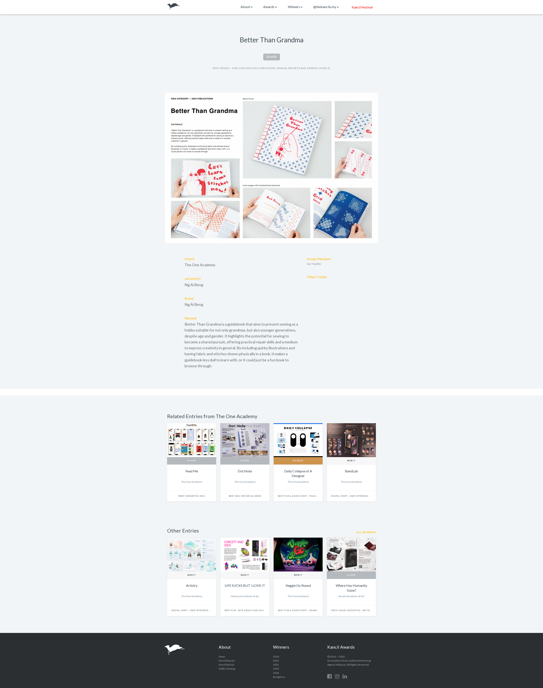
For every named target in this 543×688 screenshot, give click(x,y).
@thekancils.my (325, 7)
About (246, 7)
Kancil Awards (174, 6)
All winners (366, 532)
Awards (269, 7)
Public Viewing (227, 668)
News (222, 656)
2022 (276, 664)
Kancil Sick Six (226, 664)
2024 (276, 656)
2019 (276, 668)
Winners (294, 7)
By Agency (279, 676)
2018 (276, 672)
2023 (276, 660)
